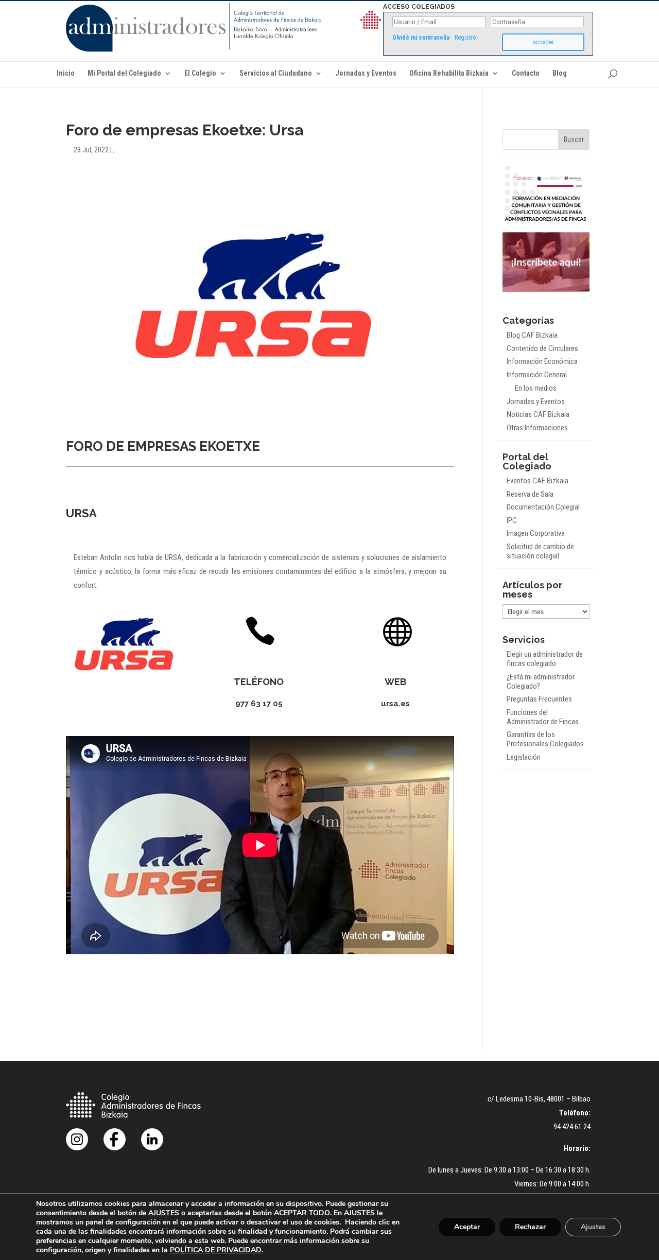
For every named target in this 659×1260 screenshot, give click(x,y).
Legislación (524, 757)
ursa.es (395, 703)
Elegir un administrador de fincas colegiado (545, 659)
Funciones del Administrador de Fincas (543, 717)
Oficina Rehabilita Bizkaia (449, 73)
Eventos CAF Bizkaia (537, 480)
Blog (559, 73)
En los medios (536, 388)
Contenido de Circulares (542, 348)
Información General (537, 374)
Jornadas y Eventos (365, 73)
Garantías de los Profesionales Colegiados (545, 739)
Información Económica (542, 361)
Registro (465, 37)
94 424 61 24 (572, 1126)
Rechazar (530, 1227)
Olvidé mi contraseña (420, 37)
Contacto (526, 73)
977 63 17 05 (259, 703)
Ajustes (593, 1227)
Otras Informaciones (537, 427)
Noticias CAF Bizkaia (538, 414)
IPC (512, 520)
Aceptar (467, 1227)
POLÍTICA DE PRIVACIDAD (216, 1250)
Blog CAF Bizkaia (532, 335)
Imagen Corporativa (536, 533)
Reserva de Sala (530, 494)
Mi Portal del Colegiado (124, 73)
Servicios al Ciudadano (275, 73)
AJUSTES (163, 1213)
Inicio (66, 73)
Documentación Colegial (543, 507)
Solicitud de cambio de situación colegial (540, 551)
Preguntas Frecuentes (539, 699)
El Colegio (200, 73)
